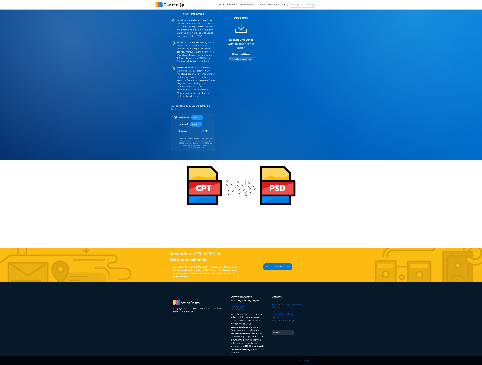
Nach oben (303, 360)
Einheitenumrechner (282, 314)
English (276, 332)
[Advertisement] (241, 228)
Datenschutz (237, 310)
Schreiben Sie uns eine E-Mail (286, 304)
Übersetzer (277, 317)
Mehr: (322, 4)
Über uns (276, 307)
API (283, 5)
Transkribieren (247, 5)
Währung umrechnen (268, 5)
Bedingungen (238, 306)
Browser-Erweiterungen (284, 320)
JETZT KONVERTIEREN (278, 267)
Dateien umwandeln (227, 5)
